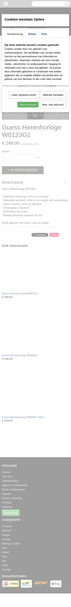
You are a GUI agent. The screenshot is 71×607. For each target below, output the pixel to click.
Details (32, 34)
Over (44, 34)
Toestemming (15, 34)
